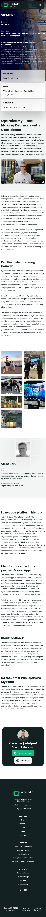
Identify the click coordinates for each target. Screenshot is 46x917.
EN (34, 5)
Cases (23, 827)
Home (23, 820)
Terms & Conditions (38, 909)
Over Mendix (23, 884)
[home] (11, 5)
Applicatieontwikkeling (23, 846)
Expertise (23, 824)
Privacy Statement (26, 909)
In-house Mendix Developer (23, 862)
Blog (23, 831)
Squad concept (23, 877)
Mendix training (23, 854)
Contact (23, 835)
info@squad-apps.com (23, 805)
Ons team (23, 880)
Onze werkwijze (23, 873)
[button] (40, 5)
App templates (23, 850)
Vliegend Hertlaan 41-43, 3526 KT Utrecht (23, 800)
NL (30, 5)
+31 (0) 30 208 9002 (23, 809)
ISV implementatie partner (23, 858)
